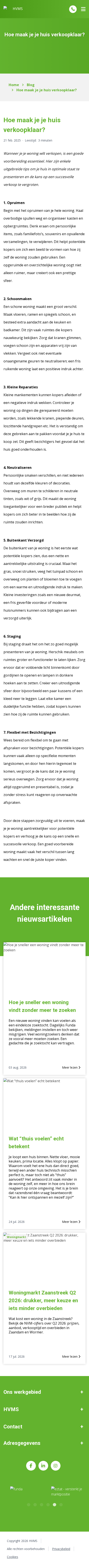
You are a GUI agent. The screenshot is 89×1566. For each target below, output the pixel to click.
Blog (31, 84)
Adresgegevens (21, 1443)
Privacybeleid (61, 1549)
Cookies (12, 1557)
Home (14, 84)
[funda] (25, 1491)
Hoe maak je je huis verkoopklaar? (46, 90)
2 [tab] (35, 1504)
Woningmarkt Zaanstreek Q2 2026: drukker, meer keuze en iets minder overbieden (43, 1300)
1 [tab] (28, 1504)
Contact (12, 1427)
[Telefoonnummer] (73, 9)
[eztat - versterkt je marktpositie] (67, 1491)
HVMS (11, 1409)
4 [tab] (48, 1504)
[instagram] (55, 1466)
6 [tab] (61, 1504)
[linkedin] (43, 1466)
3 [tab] (41, 1504)
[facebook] (31, 1466)
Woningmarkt (16, 1237)
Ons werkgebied (22, 1392)
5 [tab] (54, 1504)
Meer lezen (70, 1067)
